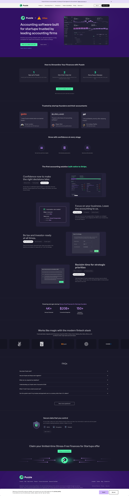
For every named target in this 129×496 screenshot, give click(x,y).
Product (36, 481)
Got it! (103, 492)
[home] (23, 5)
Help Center (30, 481)
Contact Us (107, 481)
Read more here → (82, 1)
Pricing (74, 5)
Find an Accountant (43, 481)
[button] (41, 5)
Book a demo (44, 44)
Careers (21, 481)
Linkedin (94, 481)
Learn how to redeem (26, 48)
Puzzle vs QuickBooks (67, 5)
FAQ (25, 481)
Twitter (98, 481)
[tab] (27, 183)
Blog (102, 481)
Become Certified (53, 481)
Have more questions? (64, 403)
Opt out (113, 492)
